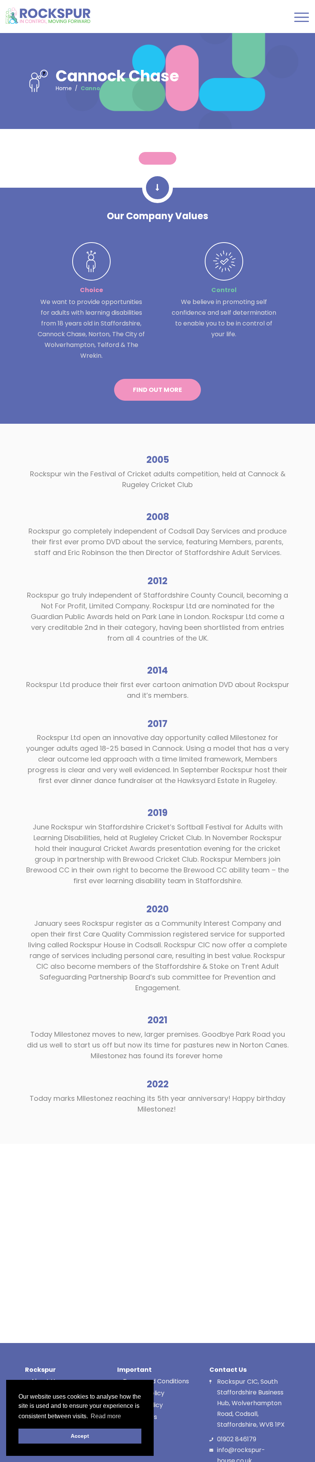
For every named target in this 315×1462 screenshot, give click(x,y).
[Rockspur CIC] (48, 16)
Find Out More (157, 389)
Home (64, 88)
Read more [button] (106, 1416)
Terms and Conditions (156, 1381)
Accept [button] (80, 1436)
